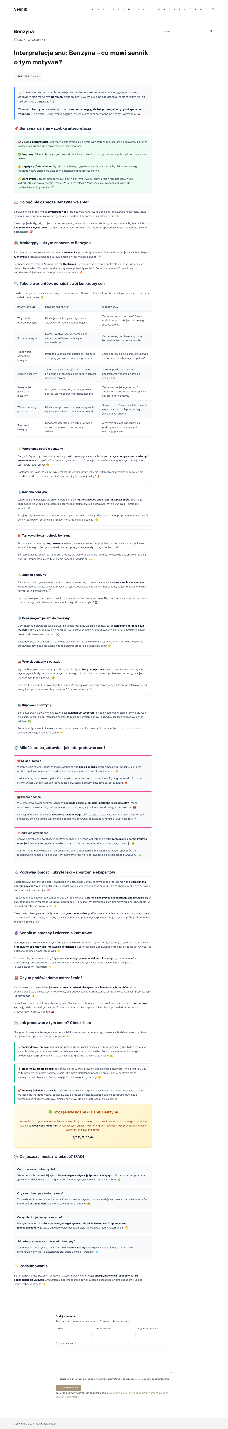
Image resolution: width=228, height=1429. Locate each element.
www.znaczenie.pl (46, 1423)
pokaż (35, 76)
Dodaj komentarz (66, 1343)
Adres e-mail (104, 1328)
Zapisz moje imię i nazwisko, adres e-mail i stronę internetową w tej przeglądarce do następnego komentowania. (114, 1379)
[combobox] (184, 31)
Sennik (20, 9)
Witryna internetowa (146, 1328)
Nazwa (60, 1328)
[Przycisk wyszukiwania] (211, 31)
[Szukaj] (213, 9)
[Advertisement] (186, 62)
